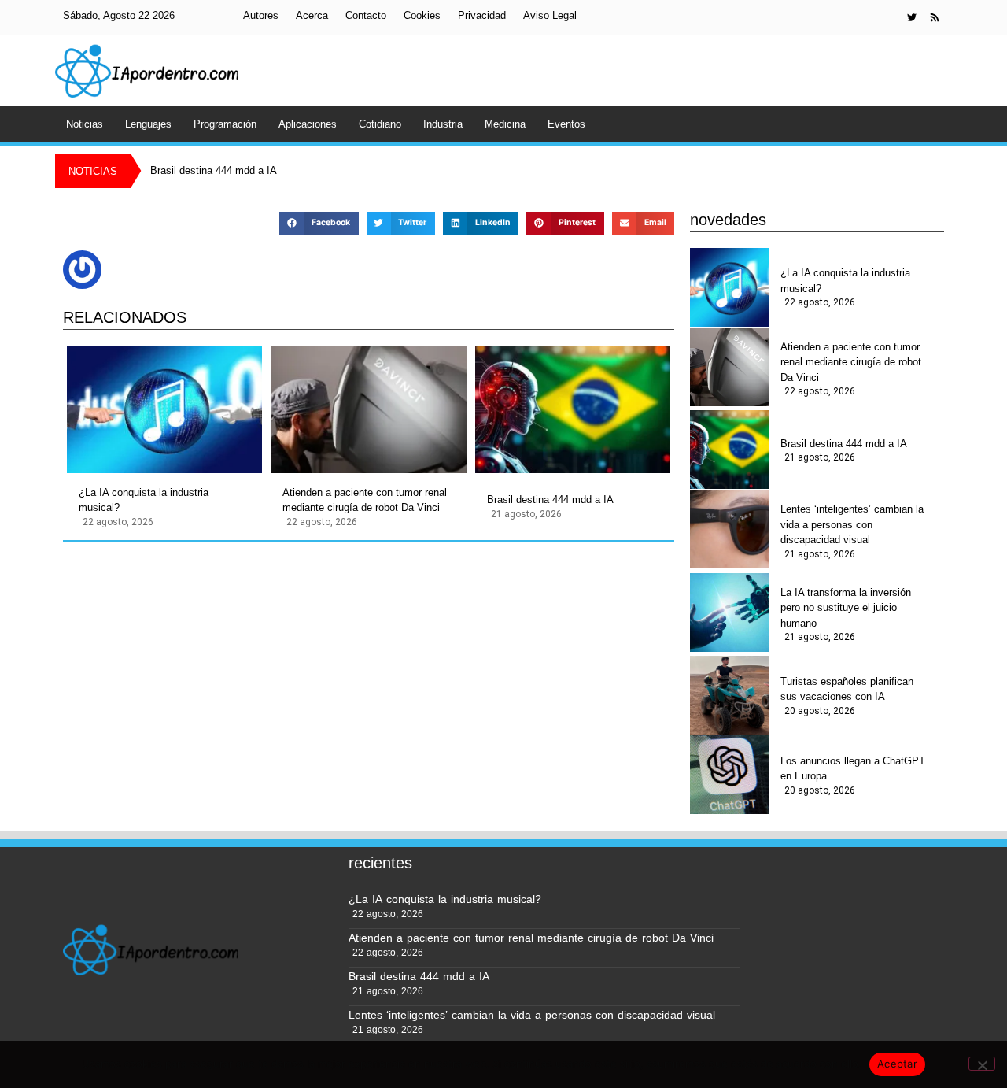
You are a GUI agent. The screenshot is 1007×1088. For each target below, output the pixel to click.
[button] (318, 223)
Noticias (84, 124)
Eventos (566, 124)
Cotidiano (380, 124)
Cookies (422, 15)
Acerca (312, 15)
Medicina (505, 124)
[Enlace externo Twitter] (911, 17)
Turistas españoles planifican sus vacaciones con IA (846, 689)
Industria (443, 124)
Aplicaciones (307, 124)
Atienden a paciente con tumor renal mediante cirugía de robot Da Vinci (364, 500)
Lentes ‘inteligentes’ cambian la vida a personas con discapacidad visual (852, 524)
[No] (981, 1064)
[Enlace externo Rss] (934, 17)
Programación (225, 124)
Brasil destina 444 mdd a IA (550, 499)
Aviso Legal (550, 15)
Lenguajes (148, 124)
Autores (260, 15)
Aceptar (897, 1063)
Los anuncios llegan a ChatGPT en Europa (852, 769)
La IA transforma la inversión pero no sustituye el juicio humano (845, 608)
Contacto (365, 15)
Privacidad (482, 15)
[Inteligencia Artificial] (146, 70)
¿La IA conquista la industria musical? (143, 500)
